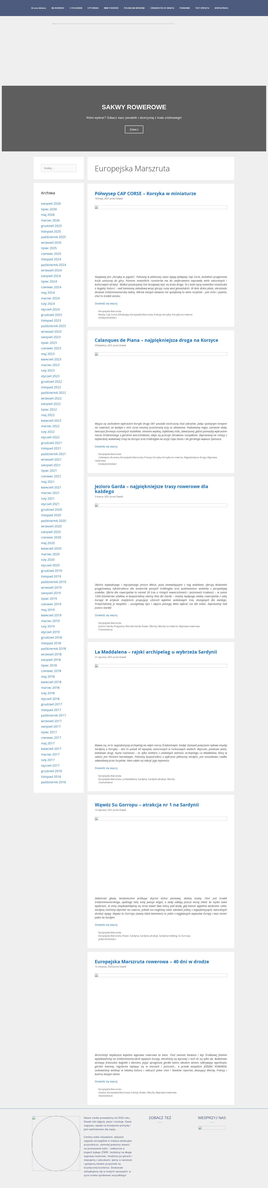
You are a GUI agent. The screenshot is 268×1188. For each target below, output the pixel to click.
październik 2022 (53, 393)
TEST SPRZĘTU (202, 8)
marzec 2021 (50, 493)
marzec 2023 (50, 365)
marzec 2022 (50, 426)
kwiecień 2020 (51, 548)
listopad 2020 (51, 515)
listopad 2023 (51, 320)
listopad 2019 (51, 576)
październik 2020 (53, 521)
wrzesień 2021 (51, 459)
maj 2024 (48, 292)
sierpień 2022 (51, 404)
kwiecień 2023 (51, 359)
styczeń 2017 (50, 765)
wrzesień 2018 (51, 654)
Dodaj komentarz (107, 317)
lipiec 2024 (49, 281)
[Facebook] (235, 9)
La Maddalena (129, 779)
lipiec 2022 (49, 409)
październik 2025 (53, 237)
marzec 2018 (50, 687)
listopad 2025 (51, 231)
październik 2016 (53, 782)
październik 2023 (53, 326)
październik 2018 (53, 648)
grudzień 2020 (51, 509)
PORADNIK (185, 8)
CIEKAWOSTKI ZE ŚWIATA (162, 8)
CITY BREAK (93, 8)
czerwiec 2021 (51, 476)
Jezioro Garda (105, 626)
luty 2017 (48, 760)
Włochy (153, 626)
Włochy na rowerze (168, 626)
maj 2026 (48, 215)
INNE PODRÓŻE (111, 8)
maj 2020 (48, 543)
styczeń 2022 (50, 437)
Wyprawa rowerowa (189, 626)
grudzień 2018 (51, 637)
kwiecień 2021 (51, 487)
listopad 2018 (51, 643)
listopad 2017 (51, 710)
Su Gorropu (184, 935)
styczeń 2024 (50, 309)
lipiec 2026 (49, 209)
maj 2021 (48, 482)
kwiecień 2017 (51, 749)
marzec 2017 (50, 754)
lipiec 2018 (49, 665)
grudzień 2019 (51, 571)
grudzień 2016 (51, 771)
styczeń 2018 (50, 699)
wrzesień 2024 (51, 270)
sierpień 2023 (51, 337)
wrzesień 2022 (51, 398)
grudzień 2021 (51, 443)
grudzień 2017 (51, 704)
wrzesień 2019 (51, 587)
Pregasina (119, 626)
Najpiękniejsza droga (195, 457)
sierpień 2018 (51, 660)
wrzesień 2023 (51, 331)
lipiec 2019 (49, 598)
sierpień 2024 (51, 276)
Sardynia (142, 779)
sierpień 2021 (51, 465)
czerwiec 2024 (51, 287)
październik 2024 (53, 265)
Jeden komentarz (107, 939)
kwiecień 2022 (51, 420)
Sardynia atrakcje (157, 779)
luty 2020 (48, 559)
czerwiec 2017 (51, 737)
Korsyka (166, 314)
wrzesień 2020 (51, 526)
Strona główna (38, 8)
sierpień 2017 (51, 726)
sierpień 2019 (51, 593)
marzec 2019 (50, 621)
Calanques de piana (108, 457)
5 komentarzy (105, 629)
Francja (157, 314)
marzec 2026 (50, 220)
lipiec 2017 (49, 732)
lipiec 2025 (49, 248)
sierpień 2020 (51, 532)
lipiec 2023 (49, 343)
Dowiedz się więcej (106, 303)
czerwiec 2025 (51, 254)
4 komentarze (105, 1095)
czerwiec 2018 (51, 671)
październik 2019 (53, 582)
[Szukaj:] (59, 168)
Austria (102, 1092)
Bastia (101, 314)
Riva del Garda (133, 626)
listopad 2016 (51, 776)
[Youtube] (247, 9)
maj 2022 (48, 415)
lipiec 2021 (49, 470)
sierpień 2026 (51, 203)
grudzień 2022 (51, 381)
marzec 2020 (50, 554)
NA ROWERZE (57, 8)
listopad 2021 (51, 448)
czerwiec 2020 (51, 537)
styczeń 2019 (50, 632)
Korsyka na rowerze (182, 314)
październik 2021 (53, 454)
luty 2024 (48, 304)
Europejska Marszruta (109, 311)
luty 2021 (48, 498)
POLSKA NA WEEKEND (134, 8)
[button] (5, 118)
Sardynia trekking (168, 935)
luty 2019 (48, 626)
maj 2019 (48, 610)
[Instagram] (241, 9)
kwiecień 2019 (51, 615)
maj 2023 (48, 354)
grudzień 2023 (51, 315)
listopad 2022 (51, 387)
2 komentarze (105, 782)
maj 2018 (48, 676)
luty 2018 (48, 693)
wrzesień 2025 (51, 242)
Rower (145, 626)
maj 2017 (48, 743)
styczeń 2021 (50, 504)
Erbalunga (123, 314)
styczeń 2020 (50, 565)
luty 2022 (48, 432)
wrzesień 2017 (51, 721)
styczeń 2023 (50, 376)
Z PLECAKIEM (76, 8)
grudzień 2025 (51, 226)
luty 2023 (48, 370)
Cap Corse (111, 314)
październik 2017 (53, 715)
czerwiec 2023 (51, 348)
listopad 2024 (51, 259)
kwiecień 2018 (51, 682)
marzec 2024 (50, 298)
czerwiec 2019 (51, 604)
